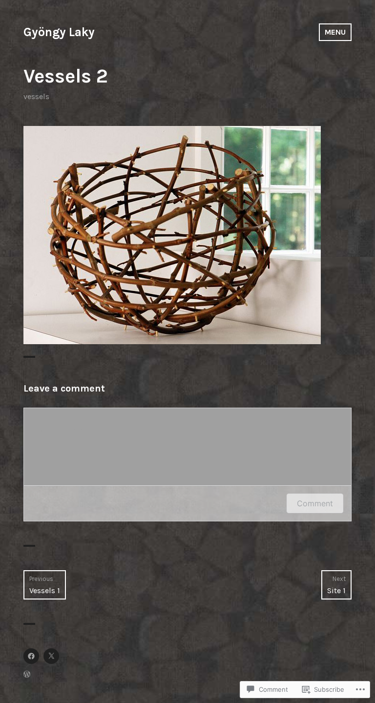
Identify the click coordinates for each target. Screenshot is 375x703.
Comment (315, 503)
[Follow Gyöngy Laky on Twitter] (51, 656)
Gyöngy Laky (59, 32)
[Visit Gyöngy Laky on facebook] (31, 656)
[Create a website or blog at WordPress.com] (26, 675)
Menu (335, 32)
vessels (36, 96)
